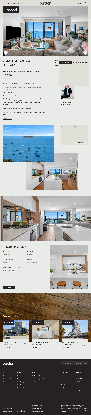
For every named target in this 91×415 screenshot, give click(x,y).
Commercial (7, 379)
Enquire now (65, 62)
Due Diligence (20, 410)
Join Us (78, 372)
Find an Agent (7, 385)
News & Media (65, 382)
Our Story (65, 372)
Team (63, 379)
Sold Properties (37, 376)
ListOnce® (34, 411)
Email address (31, 259)
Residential (6, 376)
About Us (64, 385)
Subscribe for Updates (79, 363)
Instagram (79, 382)
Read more (6, 118)
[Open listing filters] (86, 3)
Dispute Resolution (7, 408)
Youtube (78, 391)
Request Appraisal (38, 379)
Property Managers (23, 388)
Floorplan (84, 62)
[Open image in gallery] (52, 171)
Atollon (41, 411)
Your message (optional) (12, 267)
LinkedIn (78, 388)
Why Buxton (21, 385)
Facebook (79, 385)
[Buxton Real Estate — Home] (45, 3)
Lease (19, 372)
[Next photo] (85, 53)
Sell (33, 372)
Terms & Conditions (8, 411)
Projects (5, 382)
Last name (30, 251)
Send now (7, 287)
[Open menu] (5, 3)
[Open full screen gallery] (45, 31)
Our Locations (65, 376)
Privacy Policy (6, 410)
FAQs (62, 388)
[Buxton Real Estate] (9, 363)
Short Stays (21, 382)
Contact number (9, 259)
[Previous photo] (6, 53)
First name (6, 251)
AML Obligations (21, 411)
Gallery (76, 62)
